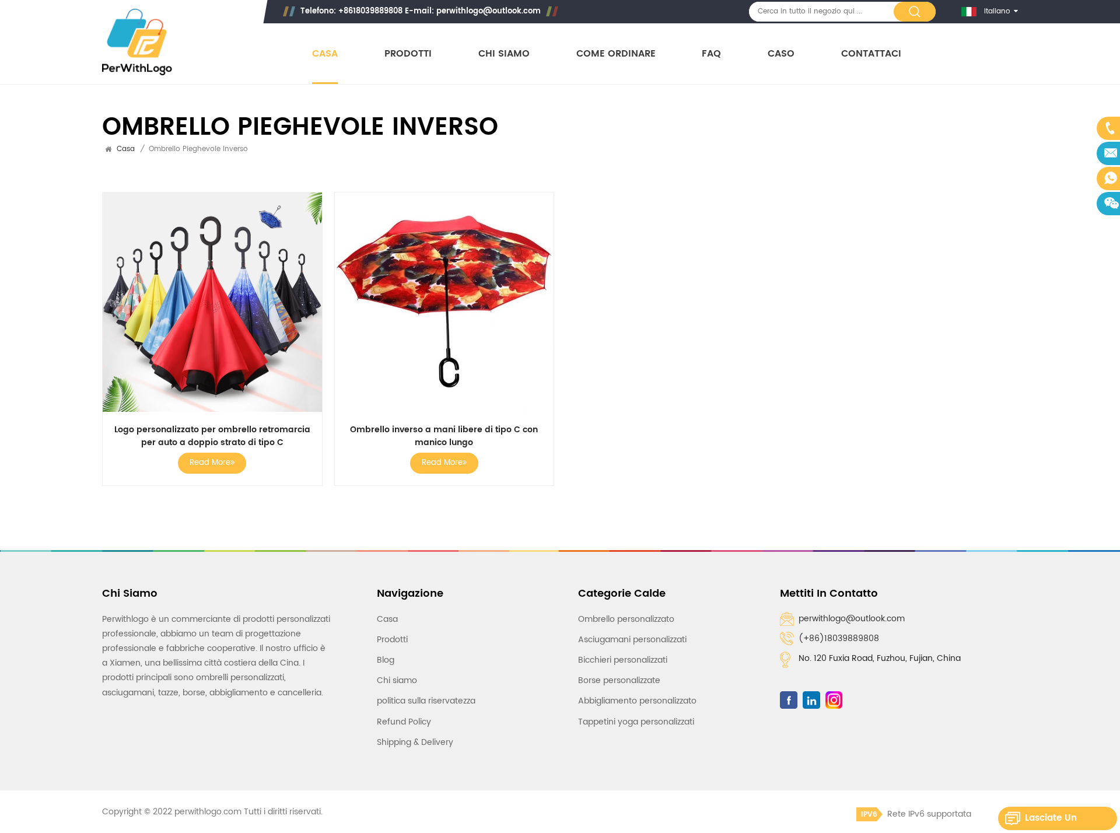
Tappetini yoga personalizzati (636, 722)
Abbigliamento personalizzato (637, 701)
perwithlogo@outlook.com (488, 11)
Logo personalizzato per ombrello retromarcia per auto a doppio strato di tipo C (212, 436)
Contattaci (871, 54)
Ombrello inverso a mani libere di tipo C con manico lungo (444, 436)
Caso (781, 54)
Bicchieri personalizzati (622, 660)
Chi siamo (504, 54)
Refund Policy (404, 722)
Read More (210, 463)
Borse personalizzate (619, 680)
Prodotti (408, 54)
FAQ (711, 54)
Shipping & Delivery (415, 742)
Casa (325, 54)
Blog (385, 660)
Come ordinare (616, 54)
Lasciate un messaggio (1051, 820)
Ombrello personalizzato (626, 619)
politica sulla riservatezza (426, 701)
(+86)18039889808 (839, 638)
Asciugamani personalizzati (632, 639)
